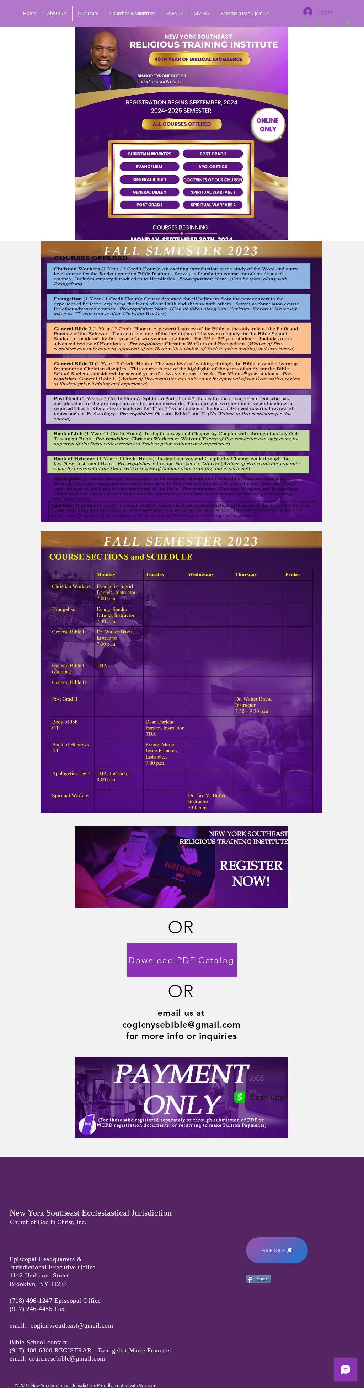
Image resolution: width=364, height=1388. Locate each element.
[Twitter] (347, 22)
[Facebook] (305, 22)
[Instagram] (319, 22)
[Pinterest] (333, 22)
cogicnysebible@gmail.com (181, 1024)
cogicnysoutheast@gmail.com (72, 1325)
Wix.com (147, 1385)
